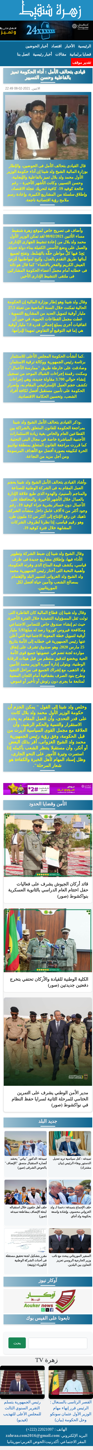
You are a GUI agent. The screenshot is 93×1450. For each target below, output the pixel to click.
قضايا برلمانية (80, 54)
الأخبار (70, 46)
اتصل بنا (23, 54)
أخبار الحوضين (37, 46)
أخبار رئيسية (42, 54)
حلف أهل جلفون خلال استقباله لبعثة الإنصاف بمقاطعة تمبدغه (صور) (28, 1212)
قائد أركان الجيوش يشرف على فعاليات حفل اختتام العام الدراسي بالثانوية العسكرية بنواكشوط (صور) (48, 890)
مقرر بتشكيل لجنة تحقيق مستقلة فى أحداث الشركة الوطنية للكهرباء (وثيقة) (26, 1260)
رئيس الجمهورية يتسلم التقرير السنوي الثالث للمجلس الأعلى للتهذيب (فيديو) (22, 1410)
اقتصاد (56, 46)
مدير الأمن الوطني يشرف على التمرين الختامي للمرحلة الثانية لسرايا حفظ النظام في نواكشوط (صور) (50, 1098)
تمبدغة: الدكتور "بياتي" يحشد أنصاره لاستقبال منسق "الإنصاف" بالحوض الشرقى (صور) (26, 1163)
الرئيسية (84, 46)
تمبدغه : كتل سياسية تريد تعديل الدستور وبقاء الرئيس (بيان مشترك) (72, 1163)
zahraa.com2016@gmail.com (32, 1435)
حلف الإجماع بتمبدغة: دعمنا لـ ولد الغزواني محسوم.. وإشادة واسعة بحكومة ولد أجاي (70, 1212)
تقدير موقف (81, 62)
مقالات (60, 54)
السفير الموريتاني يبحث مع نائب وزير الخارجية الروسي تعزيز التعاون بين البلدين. (71, 1260)
